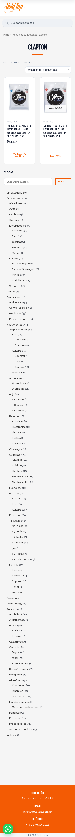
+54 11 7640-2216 (38, 824)
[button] (8, 829)
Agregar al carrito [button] (19, 155)
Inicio (6, 34)
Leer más (55, 156)
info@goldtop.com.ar (37, 811)
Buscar (9, 172)
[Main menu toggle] (67, 7)
